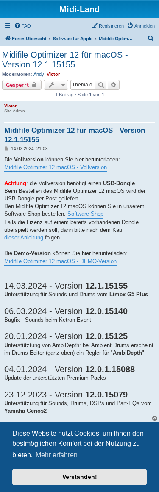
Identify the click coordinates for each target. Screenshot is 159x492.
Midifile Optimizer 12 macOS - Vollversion (55, 167)
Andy (38, 74)
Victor (53, 74)
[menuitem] (22, 26)
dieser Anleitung (23, 237)
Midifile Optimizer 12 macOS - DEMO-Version (60, 261)
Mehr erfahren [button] (57, 455)
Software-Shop (85, 214)
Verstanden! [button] (79, 476)
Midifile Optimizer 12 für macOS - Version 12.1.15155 (65, 59)
